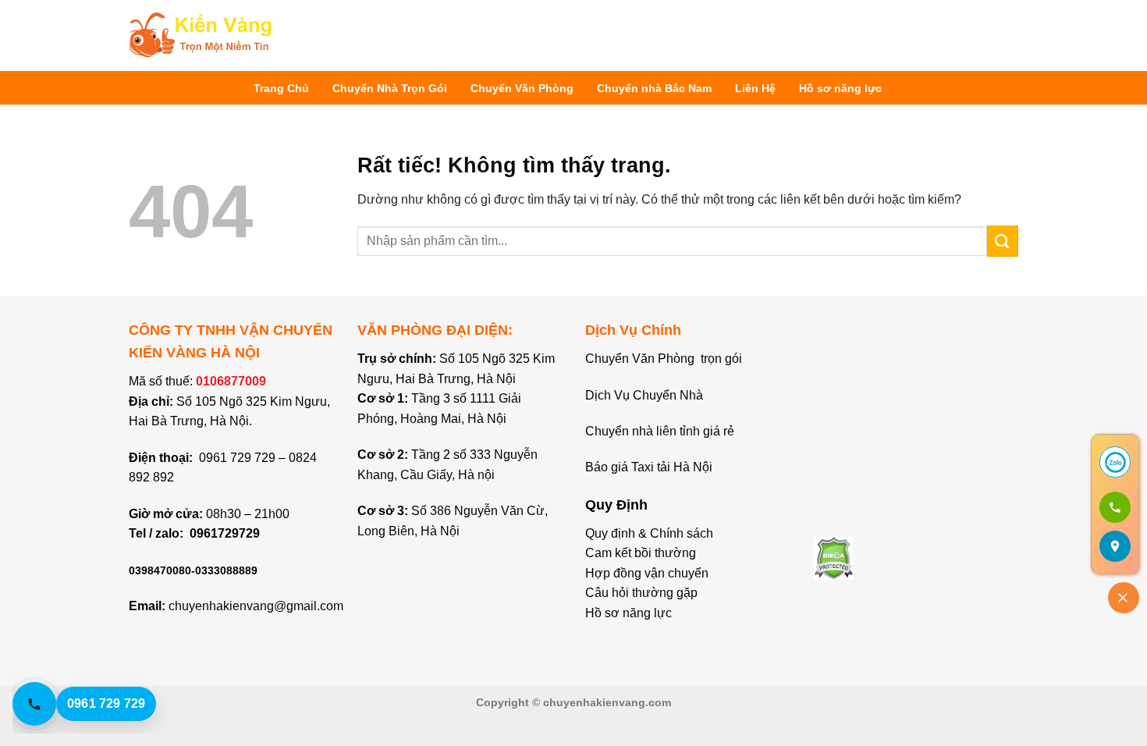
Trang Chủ (281, 88)
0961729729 (225, 533)
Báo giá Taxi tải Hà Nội (650, 467)
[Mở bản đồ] (1115, 546)
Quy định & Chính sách (649, 533)
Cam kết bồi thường (640, 553)
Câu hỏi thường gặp (641, 592)
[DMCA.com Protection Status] (833, 556)
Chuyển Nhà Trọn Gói (389, 88)
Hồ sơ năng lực (840, 88)
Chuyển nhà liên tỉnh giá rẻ (659, 431)
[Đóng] (1123, 597)
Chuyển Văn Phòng (522, 88)
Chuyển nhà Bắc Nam (654, 88)
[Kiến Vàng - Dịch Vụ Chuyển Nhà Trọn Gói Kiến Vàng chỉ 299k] (200, 35)
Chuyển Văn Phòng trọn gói (663, 358)
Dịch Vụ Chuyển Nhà (644, 395)
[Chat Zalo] (1115, 462)
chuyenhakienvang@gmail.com (256, 606)
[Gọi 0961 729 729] (1115, 507)
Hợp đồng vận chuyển (646, 573)
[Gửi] (1002, 241)
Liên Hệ (755, 88)
